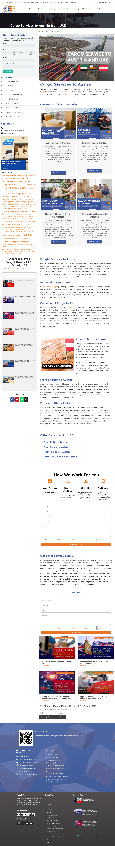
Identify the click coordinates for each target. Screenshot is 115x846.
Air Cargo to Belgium (22, 184)
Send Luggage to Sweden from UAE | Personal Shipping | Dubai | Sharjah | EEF (25, 377)
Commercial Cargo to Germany (12, 214)
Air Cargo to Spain (18, 188)
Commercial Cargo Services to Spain (18, 211)
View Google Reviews (47, 717)
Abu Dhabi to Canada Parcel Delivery (14, 176)
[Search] (34, 276)
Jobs (48, 842)
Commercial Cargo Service (54, 826)
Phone (5, 49)
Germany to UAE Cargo (10, 229)
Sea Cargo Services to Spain (25, 246)
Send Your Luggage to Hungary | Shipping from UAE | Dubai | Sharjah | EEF (24, 345)
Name (5, 43)
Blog (77, 9)
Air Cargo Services (52, 815)
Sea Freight (50, 812)
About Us (86, 9)
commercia (71, 307)
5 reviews (59, 713)
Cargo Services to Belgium (23, 204)
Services (41, 9)
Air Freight (49, 809)
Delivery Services (51, 831)
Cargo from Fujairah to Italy (16, 202)
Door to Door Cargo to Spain (22, 218)
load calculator (65, 9)
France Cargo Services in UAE (8, 227)
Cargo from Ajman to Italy (13, 199)
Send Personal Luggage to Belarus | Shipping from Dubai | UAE (24, 329)
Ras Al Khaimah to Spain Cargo (12, 246)
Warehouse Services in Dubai (55, 836)
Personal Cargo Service (53, 823)
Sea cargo (65, 92)
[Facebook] (106, 2)
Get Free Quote (58, 173)
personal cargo (51, 287)
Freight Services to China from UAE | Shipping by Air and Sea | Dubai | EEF (25, 312)
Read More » (45, 665)
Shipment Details (9, 63)
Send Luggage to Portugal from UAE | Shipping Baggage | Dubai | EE (25, 361)
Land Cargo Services (52, 820)
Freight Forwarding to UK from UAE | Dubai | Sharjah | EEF (25, 296)
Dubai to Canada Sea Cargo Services (26, 224)
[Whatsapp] (22, 399)
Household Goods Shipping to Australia (15, 231)
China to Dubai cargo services (28, 208)
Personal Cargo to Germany (14, 242)
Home (31, 9)
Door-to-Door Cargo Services (55, 828)
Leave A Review (60, 717)
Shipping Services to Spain (22, 251)
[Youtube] (17, 399)
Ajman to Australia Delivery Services (18, 191)
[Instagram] (26, 399)
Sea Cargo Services (52, 817)
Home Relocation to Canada (24, 229)
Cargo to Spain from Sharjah (11, 209)
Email (5, 57)
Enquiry (52, 9)
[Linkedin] (109, 2)
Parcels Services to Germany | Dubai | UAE (25, 280)
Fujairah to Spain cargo (23, 227)
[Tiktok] (112, 2)
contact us (97, 9)
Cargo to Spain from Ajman (24, 206)
